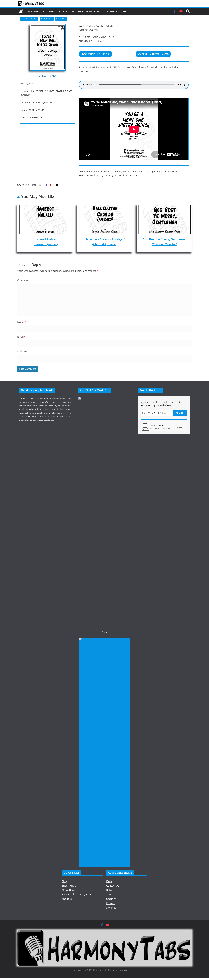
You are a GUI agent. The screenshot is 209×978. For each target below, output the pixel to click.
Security (111, 899)
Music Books (56, 11)
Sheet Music (34, 11)
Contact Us (112, 885)
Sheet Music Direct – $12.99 (153, 54)
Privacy (110, 903)
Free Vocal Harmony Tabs (87, 11)
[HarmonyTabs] (21, 11)
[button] (42, 11)
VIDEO (53, 76)
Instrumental (46, 19)
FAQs (109, 881)
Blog (64, 881)
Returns (111, 890)
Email (21, 336)
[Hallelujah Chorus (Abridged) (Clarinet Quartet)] (105, 206)
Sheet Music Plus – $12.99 (95, 54)
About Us (67, 899)
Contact (112, 11)
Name (21, 322)
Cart (124, 11)
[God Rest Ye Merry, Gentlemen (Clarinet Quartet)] (164, 206)
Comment (24, 280)
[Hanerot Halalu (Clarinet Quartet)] (45, 206)
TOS (108, 894)
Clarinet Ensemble (29, 19)
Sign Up (180, 413)
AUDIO (42, 76)
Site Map (111, 907)
